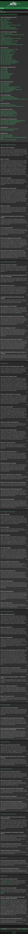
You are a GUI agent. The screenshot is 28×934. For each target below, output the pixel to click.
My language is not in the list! (6, 39)
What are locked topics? (5, 77)
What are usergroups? (5, 85)
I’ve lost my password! (5, 26)
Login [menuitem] (27, 8)
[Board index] (14, 4)
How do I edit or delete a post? (7, 50)
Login (2, 10)
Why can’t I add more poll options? (7, 54)
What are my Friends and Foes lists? (8, 105)
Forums (1, 8)
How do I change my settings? (7, 33)
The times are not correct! (6, 37)
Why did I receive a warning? (6, 59)
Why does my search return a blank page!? (9, 113)
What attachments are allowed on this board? (9, 128)
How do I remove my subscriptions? (8, 124)
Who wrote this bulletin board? (6, 134)
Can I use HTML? (4, 69)
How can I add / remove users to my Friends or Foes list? (12, 106)
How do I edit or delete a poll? (6, 55)
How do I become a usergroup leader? (8, 88)
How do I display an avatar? (6, 42)
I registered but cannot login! (6, 22)
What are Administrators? (6, 83)
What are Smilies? (4, 71)
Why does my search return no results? (8, 112)
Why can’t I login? (4, 23)
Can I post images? (4, 72)
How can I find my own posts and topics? (9, 115)
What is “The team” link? (5, 91)
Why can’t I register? (5, 21)
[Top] (26, 175)
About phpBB (9, 884)
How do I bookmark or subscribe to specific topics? (11, 121)
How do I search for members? (7, 114)
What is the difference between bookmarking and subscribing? (13, 120)
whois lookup (3, 903)
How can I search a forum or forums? (8, 111)
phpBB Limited (7, 881)
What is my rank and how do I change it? (9, 43)
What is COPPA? (4, 20)
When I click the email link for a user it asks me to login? (12, 44)
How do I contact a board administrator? (8, 139)
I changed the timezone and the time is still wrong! (10, 38)
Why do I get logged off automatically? (8, 27)
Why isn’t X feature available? (6, 136)
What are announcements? (6, 74)
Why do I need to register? (6, 18)
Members (3, 8)
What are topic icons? (5, 78)
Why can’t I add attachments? (6, 57)
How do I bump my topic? (6, 64)
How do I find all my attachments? (7, 130)
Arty (15, 933)
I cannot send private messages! (7, 96)
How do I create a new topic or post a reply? (9, 49)
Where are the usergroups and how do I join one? (10, 87)
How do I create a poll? (5, 52)
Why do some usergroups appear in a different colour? (11, 89)
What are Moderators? (5, 84)
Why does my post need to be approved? (9, 62)
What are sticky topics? (5, 76)
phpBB (16, 312)
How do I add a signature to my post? (8, 51)
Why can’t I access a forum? (6, 56)
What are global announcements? (7, 73)
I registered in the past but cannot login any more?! (11, 25)
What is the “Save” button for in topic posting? (10, 61)
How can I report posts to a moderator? (8, 60)
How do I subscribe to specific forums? (8, 123)
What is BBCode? (4, 68)
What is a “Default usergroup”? (7, 90)
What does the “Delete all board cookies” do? (9, 28)
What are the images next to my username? (9, 40)
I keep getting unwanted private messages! (9, 97)
